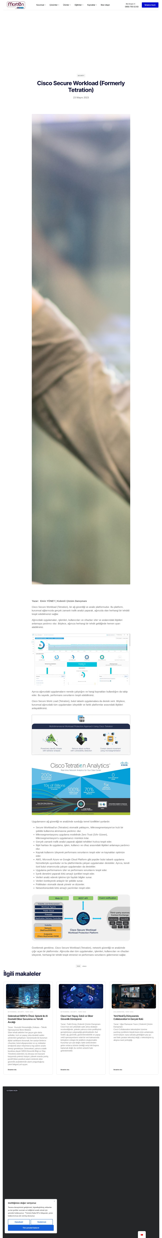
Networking (12, 1012)
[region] (31, 1216)
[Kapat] (54, 1201)
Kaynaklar (91, 5)
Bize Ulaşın (105, 5)
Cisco (84, 966)
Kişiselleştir (19, 1222)
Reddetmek (41, 1222)
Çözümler (54, 5)
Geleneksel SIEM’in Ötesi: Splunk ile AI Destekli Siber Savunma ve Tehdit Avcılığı (28, 1019)
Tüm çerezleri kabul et (31, 1228)
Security (81, 75)
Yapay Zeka (29, 1012)
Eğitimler (78, 5)
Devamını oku (12, 1070)
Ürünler (66, 5)
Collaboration (118, 1012)
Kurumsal (40, 5)
